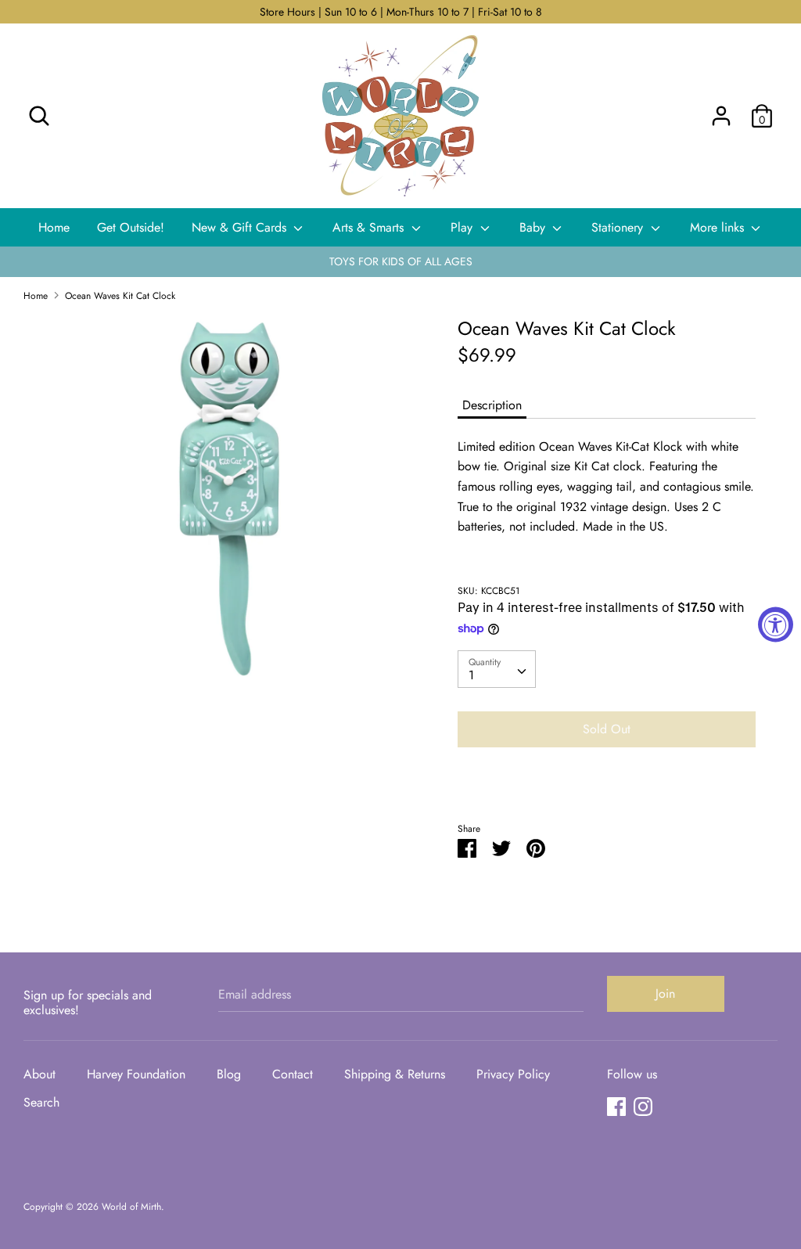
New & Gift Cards (241, 227)
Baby (534, 227)
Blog (229, 1074)
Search (41, 1102)
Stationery (619, 227)
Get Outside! (130, 227)
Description (492, 405)
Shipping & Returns (394, 1074)
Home (54, 227)
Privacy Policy (513, 1074)
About (39, 1074)
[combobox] (497, 669)
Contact (292, 1074)
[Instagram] (643, 1106)
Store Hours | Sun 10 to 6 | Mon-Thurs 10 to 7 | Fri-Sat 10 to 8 (401, 12)
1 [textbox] (471, 675)
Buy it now (606, 776)
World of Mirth (131, 1207)
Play (463, 227)
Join (665, 993)
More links (719, 227)
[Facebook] (616, 1106)
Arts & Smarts (370, 227)
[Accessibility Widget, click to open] (775, 624)
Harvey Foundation (136, 1074)
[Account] (721, 110)
